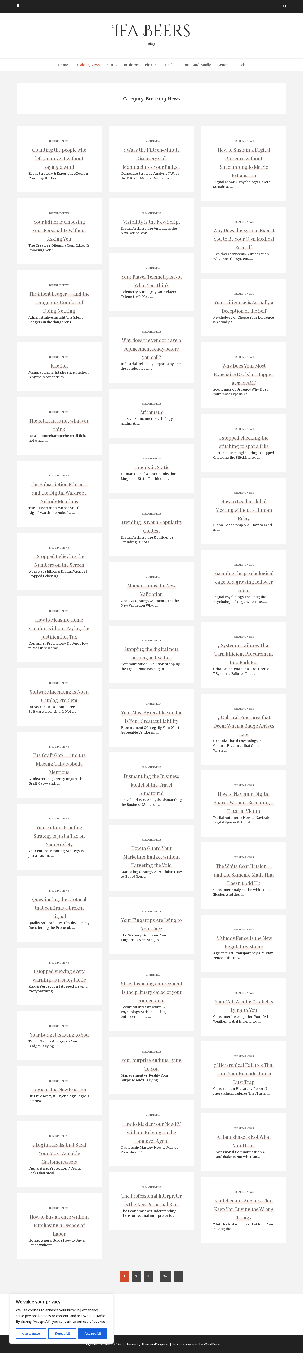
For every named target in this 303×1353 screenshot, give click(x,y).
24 (165, 1276)
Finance (151, 65)
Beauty (111, 65)
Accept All (93, 1333)
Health (170, 65)
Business (131, 65)
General (224, 65)
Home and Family (196, 65)
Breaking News (87, 65)
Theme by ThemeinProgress (147, 1344)
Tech (241, 65)
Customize (31, 1333)
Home (63, 65)
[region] (61, 1319)
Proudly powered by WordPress (196, 1344)
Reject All (62, 1333)
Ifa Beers (151, 33)
